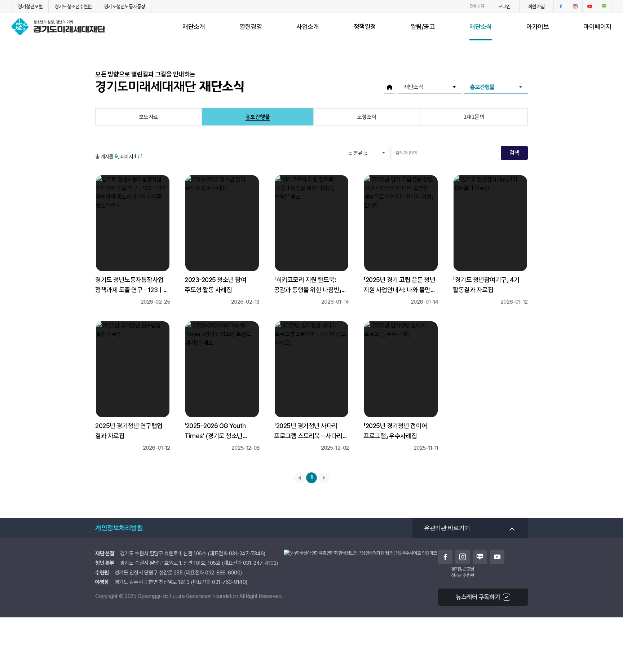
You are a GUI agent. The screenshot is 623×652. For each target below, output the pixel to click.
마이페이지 (597, 26)
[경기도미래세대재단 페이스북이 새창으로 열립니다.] (561, 6)
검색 (514, 152)
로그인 (504, 6)
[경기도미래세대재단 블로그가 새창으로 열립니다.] (604, 6)
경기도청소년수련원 (73, 6)
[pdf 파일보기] (360, 560)
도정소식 (366, 117)
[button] (575, 6)
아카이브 (537, 26)
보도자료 (148, 117)
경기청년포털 (30, 6)
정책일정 (365, 26)
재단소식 (480, 26)
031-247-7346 (246, 553)
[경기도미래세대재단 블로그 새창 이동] (480, 557)
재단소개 (193, 26)
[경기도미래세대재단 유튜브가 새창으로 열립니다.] (590, 6)
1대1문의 (474, 117)
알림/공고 (423, 26)
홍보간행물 (258, 117)
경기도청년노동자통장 (124, 6)
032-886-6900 (222, 572)
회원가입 (536, 6)
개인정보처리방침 (119, 527)
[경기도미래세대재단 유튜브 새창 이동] (497, 557)
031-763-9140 (229, 582)
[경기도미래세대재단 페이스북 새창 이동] (445, 557)
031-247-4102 (259, 563)
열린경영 (250, 26)
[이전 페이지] (299, 477)
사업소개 (307, 26)
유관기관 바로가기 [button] (447, 528)
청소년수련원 (462, 575)
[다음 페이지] (323, 477)
